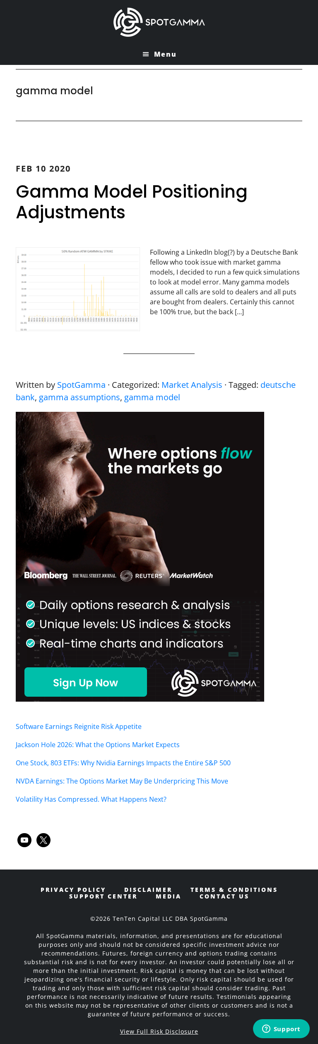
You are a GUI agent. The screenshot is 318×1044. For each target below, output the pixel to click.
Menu (165, 54)
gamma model (152, 397)
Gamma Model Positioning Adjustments (132, 202)
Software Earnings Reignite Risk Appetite (79, 726)
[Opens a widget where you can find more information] (281, 1029)
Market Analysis (191, 384)
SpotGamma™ (159, 22)
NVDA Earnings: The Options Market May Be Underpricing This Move (122, 781)
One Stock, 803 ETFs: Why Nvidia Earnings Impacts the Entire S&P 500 (123, 762)
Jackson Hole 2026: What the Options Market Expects (98, 744)
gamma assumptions (79, 397)
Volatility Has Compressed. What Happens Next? (91, 799)
